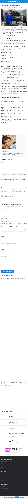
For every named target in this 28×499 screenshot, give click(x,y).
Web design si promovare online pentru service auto (13, 187)
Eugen (5, 218)
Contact (3, 465)
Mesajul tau (3, 256)
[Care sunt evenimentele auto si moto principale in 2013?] (4, 422)
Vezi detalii (22, 497)
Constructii (17, 476)
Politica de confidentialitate (7, 488)
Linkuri (2, 467)
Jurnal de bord (4, 478)
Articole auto (4, 476)
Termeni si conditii (5, 486)
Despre (2, 463)
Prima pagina (4, 461)
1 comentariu (22, 7)
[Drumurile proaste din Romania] (4, 428)
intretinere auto (5, 128)
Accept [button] (17, 497)
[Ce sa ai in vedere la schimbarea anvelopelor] (4, 435)
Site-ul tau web (6, 249)
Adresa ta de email (8, 243)
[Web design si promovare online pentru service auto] (14, 329)
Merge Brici (14, 7)
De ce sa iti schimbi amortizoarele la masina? (12, 171)
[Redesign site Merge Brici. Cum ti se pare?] (4, 442)
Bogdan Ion (5, 151)
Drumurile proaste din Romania (16, 427)
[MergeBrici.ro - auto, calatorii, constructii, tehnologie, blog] (14, 1)
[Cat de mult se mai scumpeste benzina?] (4, 416)
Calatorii (3, 480)
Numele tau (3, 236)
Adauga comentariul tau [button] (20, 214)
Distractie (17, 478)
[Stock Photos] (14, 449)
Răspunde (25, 229)
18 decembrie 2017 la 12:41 (8, 221)
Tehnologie (17, 473)
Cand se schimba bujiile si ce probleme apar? (12, 204)
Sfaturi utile (4, 473)
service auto (11, 128)
